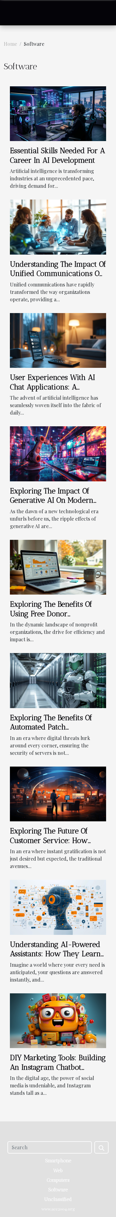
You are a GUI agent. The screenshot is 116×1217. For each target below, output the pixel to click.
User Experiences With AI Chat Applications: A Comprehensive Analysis (52, 387)
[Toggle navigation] (12, 13)
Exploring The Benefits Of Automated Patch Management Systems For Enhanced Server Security (53, 731)
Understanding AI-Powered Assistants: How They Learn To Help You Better (55, 954)
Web (58, 1170)
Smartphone (58, 1160)
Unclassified (58, 1199)
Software (58, 1190)
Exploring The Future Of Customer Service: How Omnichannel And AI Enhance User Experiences (54, 844)
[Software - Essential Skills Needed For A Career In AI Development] (58, 113)
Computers (58, 1180)
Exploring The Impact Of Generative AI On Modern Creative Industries (51, 500)
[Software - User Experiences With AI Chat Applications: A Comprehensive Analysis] (58, 340)
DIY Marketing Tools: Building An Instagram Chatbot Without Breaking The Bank (58, 1067)
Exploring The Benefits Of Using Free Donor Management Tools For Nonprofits (51, 618)
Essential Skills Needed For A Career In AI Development (57, 155)
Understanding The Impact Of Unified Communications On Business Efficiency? (58, 273)
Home (10, 44)
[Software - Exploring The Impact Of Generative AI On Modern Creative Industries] (58, 453)
